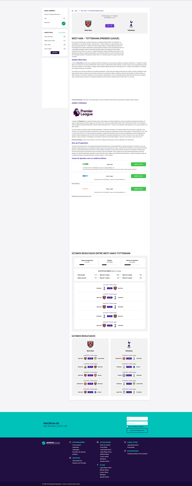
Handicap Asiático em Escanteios (137, 453)
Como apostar (76, 445)
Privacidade (103, 447)
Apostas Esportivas (56, 484)
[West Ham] (88, 24)
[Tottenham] (131, 24)
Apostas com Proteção (79, 463)
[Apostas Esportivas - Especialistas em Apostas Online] (55, 443)
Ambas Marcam (77, 460)
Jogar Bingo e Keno (106, 452)
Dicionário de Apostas (79, 452)
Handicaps (75, 447)
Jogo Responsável (105, 449)
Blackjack (103, 459)
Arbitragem (75, 449)
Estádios (75, 454)
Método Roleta (104, 454)
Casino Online (104, 456)
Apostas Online (104, 461)
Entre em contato (105, 445)
